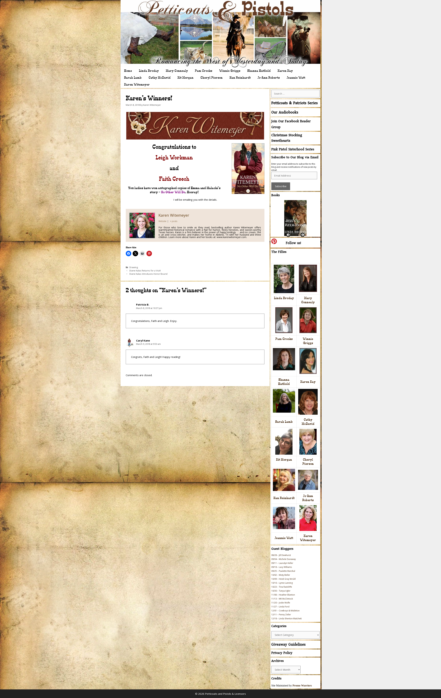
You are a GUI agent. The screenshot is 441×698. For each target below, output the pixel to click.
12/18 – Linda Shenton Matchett (286, 618)
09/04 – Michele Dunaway (283, 559)
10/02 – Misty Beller (280, 574)
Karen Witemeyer (137, 84)
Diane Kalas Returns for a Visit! (145, 270)
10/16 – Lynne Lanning (282, 582)
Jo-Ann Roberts (269, 78)
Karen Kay (285, 71)
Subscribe (280, 186)
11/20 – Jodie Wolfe (280, 602)
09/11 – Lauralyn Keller (282, 563)
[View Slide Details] (295, 217)
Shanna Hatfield (259, 71)
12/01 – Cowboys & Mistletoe (285, 610)
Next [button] (302, 235)
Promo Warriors (302, 685)
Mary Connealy (177, 71)
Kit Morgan (185, 78)
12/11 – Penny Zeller (281, 614)
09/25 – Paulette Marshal (283, 571)
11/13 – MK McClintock (282, 598)
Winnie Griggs (229, 71)
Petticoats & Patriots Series (294, 103)
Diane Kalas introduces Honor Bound (148, 273)
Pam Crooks (203, 71)
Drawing (133, 267)
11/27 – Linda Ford (280, 606)
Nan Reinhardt (240, 78)
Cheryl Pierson (211, 78)
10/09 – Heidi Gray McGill (283, 578)
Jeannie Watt (296, 78)
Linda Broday (149, 71)
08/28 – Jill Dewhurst (281, 555)
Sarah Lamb (133, 78)
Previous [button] (288, 235)
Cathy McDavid (159, 78)
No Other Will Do (173, 192)
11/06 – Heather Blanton (283, 594)
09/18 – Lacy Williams (281, 567)
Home (128, 71)
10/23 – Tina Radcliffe (281, 586)
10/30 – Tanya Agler (280, 590)
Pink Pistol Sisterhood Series (292, 149)
